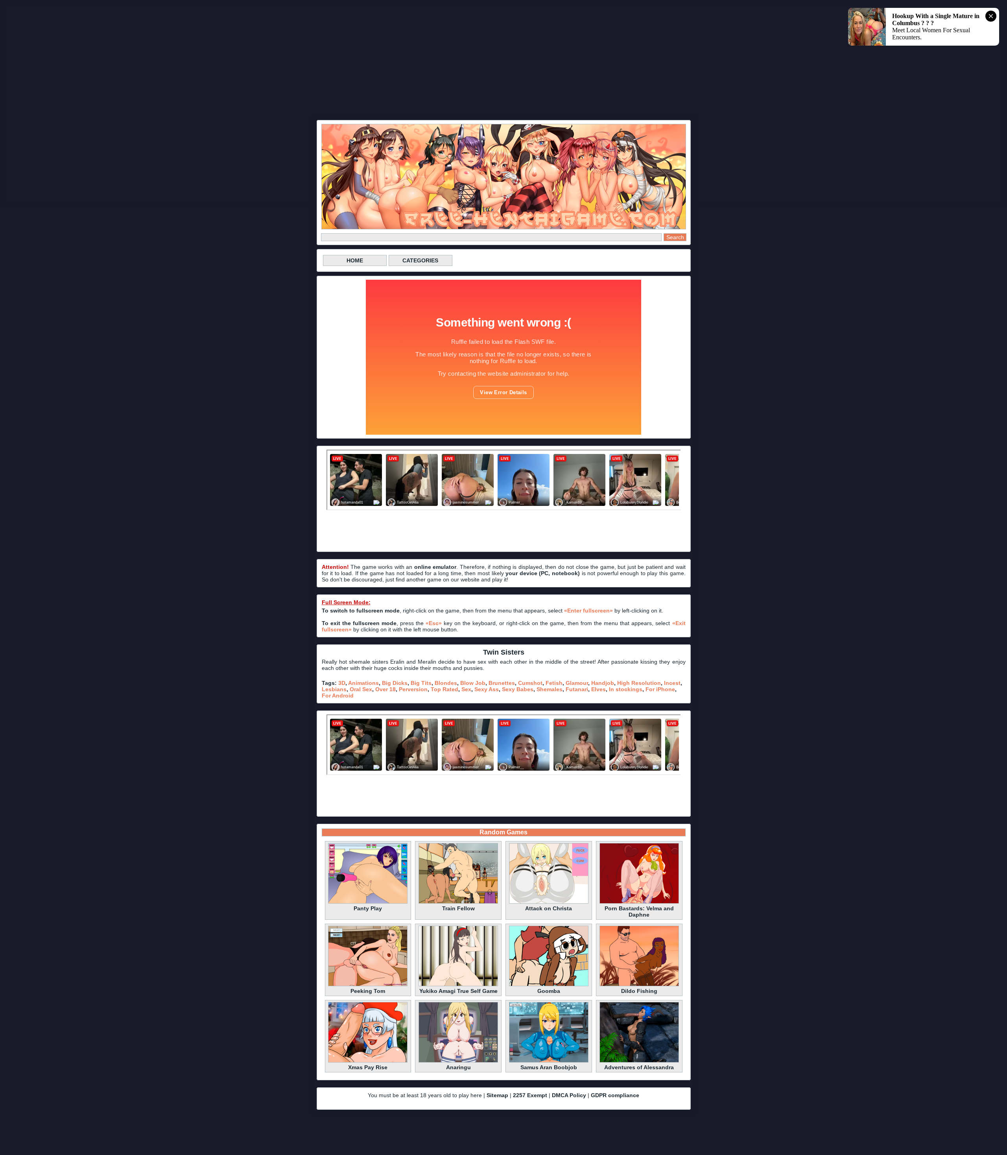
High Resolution (639, 683)
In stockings (625, 689)
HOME (355, 260)
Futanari (577, 689)
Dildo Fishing (639, 991)
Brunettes (502, 683)
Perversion (413, 689)
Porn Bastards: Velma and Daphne (639, 911)
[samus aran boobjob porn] (548, 1061)
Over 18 (385, 689)
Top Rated (444, 689)
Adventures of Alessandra (639, 1067)
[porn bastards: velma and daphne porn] (639, 902)
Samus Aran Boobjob (548, 1067)
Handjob (602, 683)
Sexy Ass (486, 689)
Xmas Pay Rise (367, 1067)
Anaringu (458, 1067)
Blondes (446, 683)
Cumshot (530, 683)
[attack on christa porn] (548, 902)
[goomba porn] (548, 985)
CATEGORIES (420, 260)
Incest (672, 683)
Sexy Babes (517, 689)
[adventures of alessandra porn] (639, 1061)
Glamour (577, 683)
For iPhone (660, 689)
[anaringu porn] (458, 1061)
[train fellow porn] (458, 902)
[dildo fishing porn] (639, 985)
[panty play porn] (367, 902)
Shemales (550, 689)
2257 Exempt (530, 1095)
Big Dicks (395, 683)
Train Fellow (458, 908)
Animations (363, 683)
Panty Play (368, 908)
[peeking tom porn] (367, 985)
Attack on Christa (548, 908)
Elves (598, 689)
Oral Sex (361, 689)
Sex (466, 689)
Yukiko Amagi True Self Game (458, 991)
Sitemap (497, 1095)
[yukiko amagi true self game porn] (458, 985)
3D (341, 683)
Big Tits (421, 683)
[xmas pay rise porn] (367, 1061)
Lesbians (334, 689)
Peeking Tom (367, 991)
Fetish (554, 683)
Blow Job (472, 683)
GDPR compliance (615, 1095)
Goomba (548, 991)
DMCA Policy (569, 1095)
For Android (338, 695)
